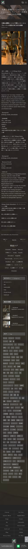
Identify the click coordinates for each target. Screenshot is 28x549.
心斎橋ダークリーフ (17, 458)
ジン (15, 344)
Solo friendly (20, 445)
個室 (4, 401)
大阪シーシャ (6, 398)
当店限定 (21, 385)
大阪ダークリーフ (6, 464)
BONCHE (10, 432)
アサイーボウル (13, 442)
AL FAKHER (5, 354)
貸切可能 (8, 417)
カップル (9, 410)
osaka (13, 451)
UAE (21, 357)
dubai (18, 357)
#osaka (15, 252)
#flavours (20, 249)
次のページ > (22, 240)
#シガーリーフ (18, 265)
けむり (4, 432)
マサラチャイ (6, 394)
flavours (20, 454)
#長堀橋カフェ (9, 265)
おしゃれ (5, 338)
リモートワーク (6, 369)
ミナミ (4, 410)
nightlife (8, 451)
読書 (23, 398)
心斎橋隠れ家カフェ (7, 458)
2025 (21, 404)
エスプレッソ (11, 382)
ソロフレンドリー (12, 445)
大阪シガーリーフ (20, 461)
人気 (12, 388)
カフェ (12, 347)
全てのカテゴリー (8, 282)
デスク (12, 369)
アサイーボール (6, 388)
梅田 (22, 407)
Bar (2, 234)
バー (9, 347)
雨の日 (17, 369)
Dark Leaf (6, 295)
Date (10, 234)
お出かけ (21, 369)
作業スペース (14, 417)
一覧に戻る (14, 240)
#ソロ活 (21, 268)
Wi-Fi (10, 476)
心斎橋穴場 (15, 432)
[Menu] (25, 2)
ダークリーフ (12, 379)
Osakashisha (6, 470)
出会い (22, 363)
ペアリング (17, 407)
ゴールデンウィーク (14, 404)
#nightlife (17, 255)
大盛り (14, 439)
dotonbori (18, 451)
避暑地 (4, 420)
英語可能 (13, 420)
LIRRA (11, 354)
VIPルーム (18, 363)
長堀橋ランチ (19, 435)
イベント (5, 476)
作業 (21, 470)
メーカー (5, 445)
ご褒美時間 (5, 413)
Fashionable (6, 234)
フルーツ (5, 382)
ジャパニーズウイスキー (8, 344)
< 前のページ (5, 240)
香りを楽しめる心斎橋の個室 (8, 226)
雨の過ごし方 (6, 404)
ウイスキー (5, 341)
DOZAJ (13, 360)
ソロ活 (4, 439)
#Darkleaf (8, 261)
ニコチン (5, 376)
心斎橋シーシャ (16, 401)
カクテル (5, 473)
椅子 (15, 366)
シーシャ (16, 470)
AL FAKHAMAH (6, 360)
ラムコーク (11, 391)
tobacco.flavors (6, 357)
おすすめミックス (13, 398)
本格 (11, 394)
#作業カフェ (8, 252)
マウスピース (11, 338)
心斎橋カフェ (6, 429)
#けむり (7, 268)
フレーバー (18, 338)
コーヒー (17, 347)
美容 (19, 442)
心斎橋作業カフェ (16, 467)
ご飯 (8, 442)
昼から (20, 473)
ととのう (5, 391)
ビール (11, 350)
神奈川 (11, 372)
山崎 (10, 341)
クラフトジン (20, 344)
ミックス (21, 350)
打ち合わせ (9, 401)
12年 (10, 448)
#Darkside (8, 249)
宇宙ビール (5, 350)
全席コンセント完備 (7, 467)
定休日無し (12, 426)
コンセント (15, 476)
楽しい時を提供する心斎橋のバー (9, 214)
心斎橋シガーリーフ (7, 461)
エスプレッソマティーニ (8, 385)
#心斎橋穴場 (20, 261)
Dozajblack (5, 379)
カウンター (10, 366)
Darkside (17, 376)
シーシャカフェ (19, 426)
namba (4, 454)
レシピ (18, 379)
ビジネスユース (14, 423)
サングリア (11, 473)
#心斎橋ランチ (14, 268)
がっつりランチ (20, 439)
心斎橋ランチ (13, 435)
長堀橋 (18, 366)
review (17, 360)
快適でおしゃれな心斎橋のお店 (9, 218)
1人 (19, 398)
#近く (13, 261)
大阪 (20, 372)
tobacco (16, 354)
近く (4, 442)
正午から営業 (6, 426)
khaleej (13, 357)
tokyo (21, 448)
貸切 (20, 476)
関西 (4, 372)
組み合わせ (5, 363)
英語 (9, 420)
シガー (14, 461)
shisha (15, 454)
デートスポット (19, 413)
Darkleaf (5, 448)
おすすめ (15, 350)
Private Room (15, 234)
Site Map (21, 535)
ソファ (4, 366)
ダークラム (17, 391)
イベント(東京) (6, 407)
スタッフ (16, 385)
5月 (4, 417)
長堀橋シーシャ (20, 420)
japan (12, 407)
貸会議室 (20, 423)
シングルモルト (16, 448)
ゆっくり (20, 417)
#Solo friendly (8, 258)
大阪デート (12, 413)
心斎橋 (12, 470)
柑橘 (15, 394)
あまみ (20, 388)
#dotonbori (11, 255)
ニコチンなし (11, 376)
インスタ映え (13, 429)
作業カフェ (10, 454)
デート (16, 372)
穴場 (8, 372)
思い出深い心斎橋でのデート (8, 222)
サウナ (16, 388)
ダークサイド (6, 480)
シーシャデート (6, 423)
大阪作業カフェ (15, 464)
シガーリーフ (19, 429)
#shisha (14, 249)
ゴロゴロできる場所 (17, 410)
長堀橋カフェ (6, 435)
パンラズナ (12, 363)
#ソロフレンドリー (18, 258)
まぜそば (9, 439)
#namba (20, 252)
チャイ (16, 473)
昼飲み (4, 347)
